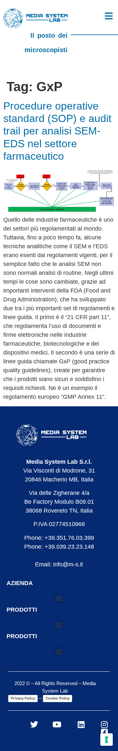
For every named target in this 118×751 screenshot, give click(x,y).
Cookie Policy (57, 698)
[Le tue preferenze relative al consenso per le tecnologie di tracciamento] (106, 739)
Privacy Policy (23, 698)
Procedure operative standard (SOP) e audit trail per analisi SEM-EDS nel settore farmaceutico (57, 131)
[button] (59, 598)
